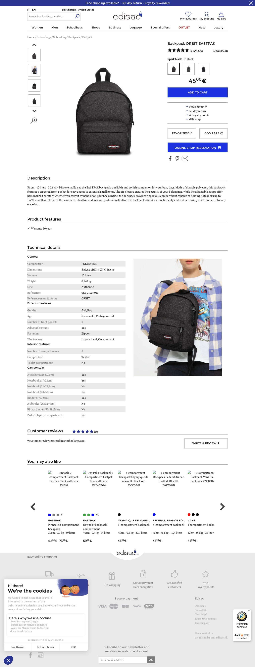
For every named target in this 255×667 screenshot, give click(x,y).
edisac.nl (221, 637)
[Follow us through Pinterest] (177, 159)
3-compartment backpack (133, 525)
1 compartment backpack (203, 525)
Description (220, 50)
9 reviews (196, 50)
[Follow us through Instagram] (40, 655)
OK (151, 659)
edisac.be (204, 637)
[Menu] (248, 611)
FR (29, 9)
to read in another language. (56, 440)
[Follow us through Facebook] (170, 159)
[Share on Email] (184, 159)
